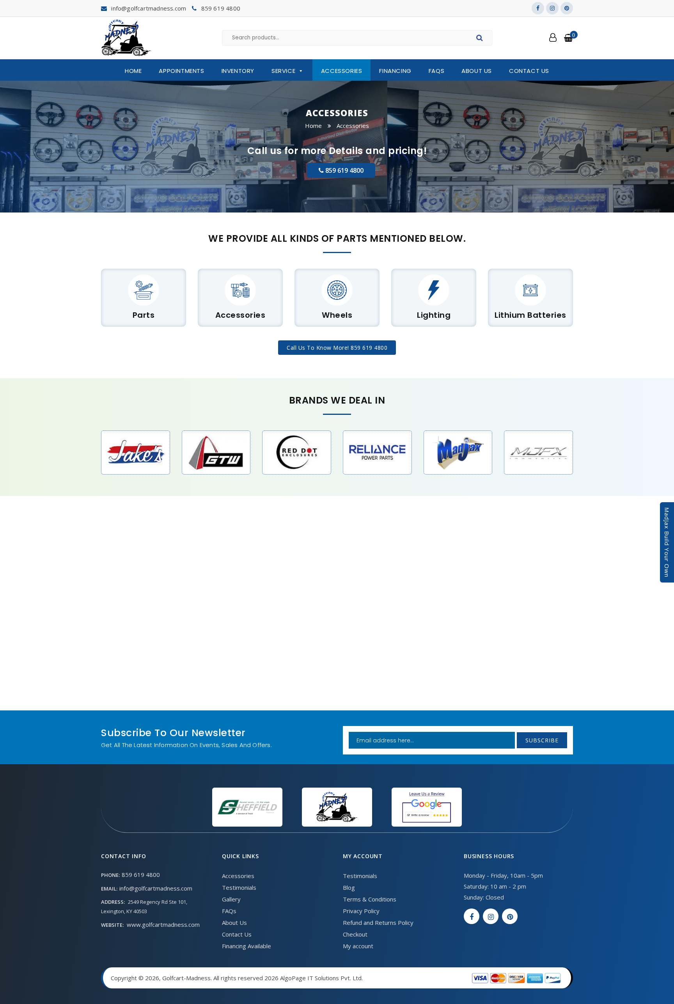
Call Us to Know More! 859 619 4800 (337, 347)
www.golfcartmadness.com (163, 924)
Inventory (238, 71)
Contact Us (529, 71)
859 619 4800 (220, 8)
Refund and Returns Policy (378, 922)
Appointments (181, 71)
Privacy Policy (361, 911)
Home (133, 71)
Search (480, 39)
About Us (476, 71)
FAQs (436, 71)
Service (283, 71)
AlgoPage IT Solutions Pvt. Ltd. (321, 978)
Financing (395, 71)
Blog (349, 887)
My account (358, 946)
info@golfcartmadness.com (148, 8)
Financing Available (246, 946)
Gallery (231, 899)
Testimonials (239, 887)
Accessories (341, 71)
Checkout (355, 934)
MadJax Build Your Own (667, 542)
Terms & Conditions (369, 899)
